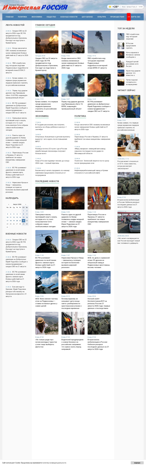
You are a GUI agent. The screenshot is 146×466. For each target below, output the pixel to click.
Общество (51, 17)
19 (14, 220)
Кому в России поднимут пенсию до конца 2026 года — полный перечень (52, 161)
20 (17, 220)
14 (20, 217)
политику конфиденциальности (54, 463)
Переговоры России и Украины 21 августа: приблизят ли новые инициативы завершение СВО (17, 157)
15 (23, 217)
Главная (9, 17)
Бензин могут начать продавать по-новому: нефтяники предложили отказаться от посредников (52, 171)
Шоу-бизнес (87, 17)
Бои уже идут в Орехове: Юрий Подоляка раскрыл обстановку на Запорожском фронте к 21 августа (16, 291)
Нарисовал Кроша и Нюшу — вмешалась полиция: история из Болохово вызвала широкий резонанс (17, 187)
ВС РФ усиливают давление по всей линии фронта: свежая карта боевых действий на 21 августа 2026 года (16, 172)
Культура (102, 17)
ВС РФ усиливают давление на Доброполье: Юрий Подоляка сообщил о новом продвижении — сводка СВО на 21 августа (17, 108)
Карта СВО (135, 17)
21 (20, 220)
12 (14, 217)
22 (23, 220)
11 (10, 217)
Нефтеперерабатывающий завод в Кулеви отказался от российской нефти (91, 170)
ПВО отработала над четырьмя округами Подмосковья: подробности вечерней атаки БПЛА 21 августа (17, 68)
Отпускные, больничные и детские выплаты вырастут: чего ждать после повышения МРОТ (52, 138)
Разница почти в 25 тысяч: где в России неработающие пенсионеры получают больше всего (51, 150)
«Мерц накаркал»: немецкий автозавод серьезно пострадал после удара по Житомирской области (89, 150)
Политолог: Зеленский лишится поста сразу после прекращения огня (91, 161)
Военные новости (68, 17)
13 (17, 217)
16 (27, 217)
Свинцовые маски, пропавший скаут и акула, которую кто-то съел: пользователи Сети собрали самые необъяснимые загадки (17, 124)
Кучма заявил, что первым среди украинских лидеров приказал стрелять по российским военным (17, 81)
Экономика (36, 17)
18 (10, 220)
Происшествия (117, 17)
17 (7, 220)
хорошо (137, 463)
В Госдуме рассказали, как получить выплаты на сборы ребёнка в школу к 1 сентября (51, 126)
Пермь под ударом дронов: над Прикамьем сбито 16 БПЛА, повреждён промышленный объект (16, 94)
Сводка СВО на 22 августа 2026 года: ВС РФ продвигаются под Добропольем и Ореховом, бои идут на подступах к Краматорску (16, 37)
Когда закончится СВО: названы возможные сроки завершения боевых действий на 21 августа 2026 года (17, 53)
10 (7, 217)
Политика (22, 17)
